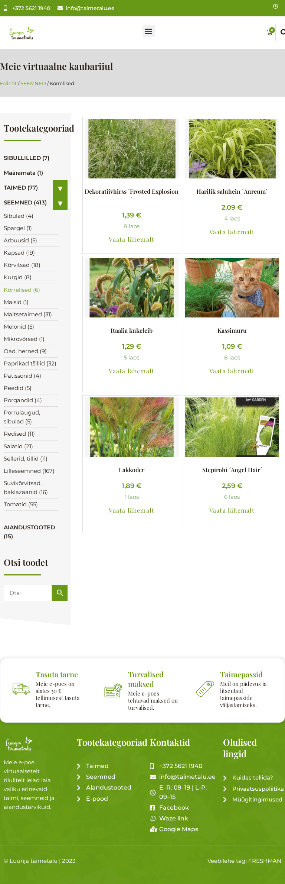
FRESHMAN (264, 861)
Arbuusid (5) (20, 240)
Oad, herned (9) (25, 351)
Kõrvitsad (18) (22, 265)
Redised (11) (19, 433)
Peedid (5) (18, 388)
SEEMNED (33, 83)
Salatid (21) (18, 446)
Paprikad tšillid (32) (30, 363)
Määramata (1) (23, 173)
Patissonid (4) (22, 375)
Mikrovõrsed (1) (24, 339)
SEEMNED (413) (25, 202)
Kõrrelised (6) (22, 290)
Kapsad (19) (19, 252)
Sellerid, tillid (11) (26, 458)
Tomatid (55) (21, 504)
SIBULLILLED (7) (26, 158)
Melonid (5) (19, 326)
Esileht (8, 83)
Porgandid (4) (23, 400)
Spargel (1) (18, 228)
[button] (148, 31)
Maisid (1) (16, 302)
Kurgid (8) (18, 277)
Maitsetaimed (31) (28, 314)
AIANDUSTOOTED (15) (29, 532)
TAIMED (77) (21, 187)
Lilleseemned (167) (29, 471)
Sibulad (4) (18, 216)
